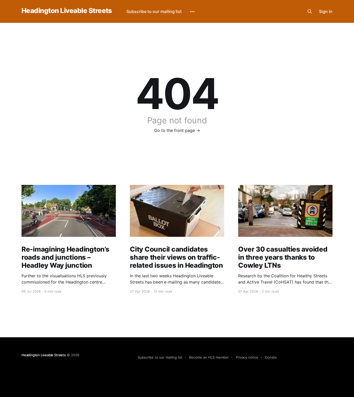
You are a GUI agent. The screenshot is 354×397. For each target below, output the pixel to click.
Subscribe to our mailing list (154, 11)
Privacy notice (247, 357)
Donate (271, 357)
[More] (192, 12)
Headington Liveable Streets (67, 11)
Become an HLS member (209, 357)
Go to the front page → (177, 130)
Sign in (325, 11)
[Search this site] (310, 11)
